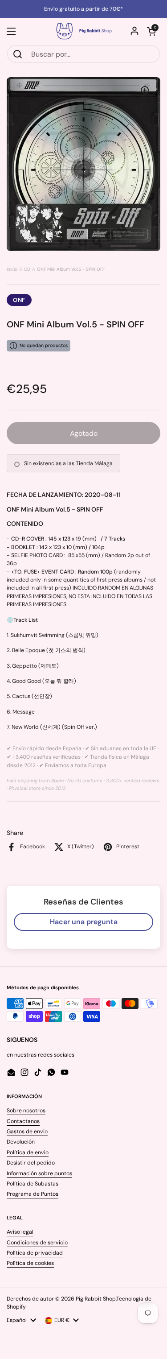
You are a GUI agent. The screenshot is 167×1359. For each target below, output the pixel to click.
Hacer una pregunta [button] (84, 921)
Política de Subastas (32, 1183)
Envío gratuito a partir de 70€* (83, 9)
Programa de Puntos (32, 1194)
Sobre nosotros (26, 1110)
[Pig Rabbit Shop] (83, 31)
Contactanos (23, 1121)
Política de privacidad (35, 1252)
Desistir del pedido (31, 1162)
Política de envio (28, 1152)
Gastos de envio (27, 1131)
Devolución (21, 1141)
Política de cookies (30, 1263)
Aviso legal (20, 1231)
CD (27, 269)
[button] (151, 31)
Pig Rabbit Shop (96, 1298)
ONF (19, 300)
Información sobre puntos (39, 1173)
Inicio (12, 269)
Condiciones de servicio (37, 1242)
